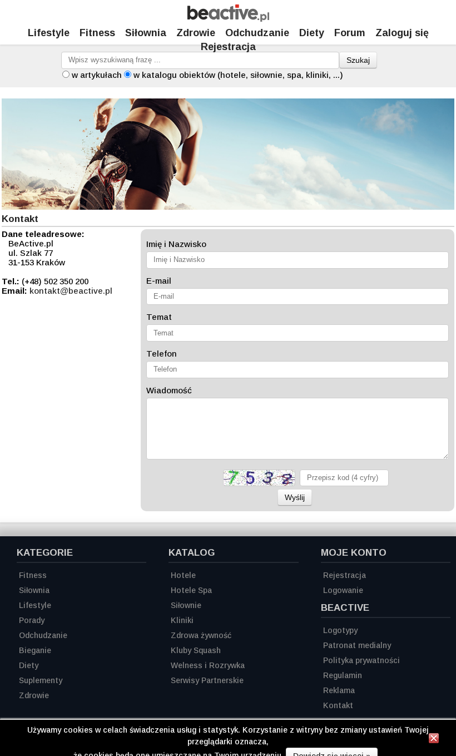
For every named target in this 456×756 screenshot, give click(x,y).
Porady (31, 620)
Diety (311, 32)
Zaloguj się (402, 32)
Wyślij (295, 497)
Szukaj (358, 60)
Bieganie (35, 650)
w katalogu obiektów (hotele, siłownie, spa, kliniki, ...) (238, 75)
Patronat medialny (357, 645)
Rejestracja (228, 46)
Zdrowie (195, 32)
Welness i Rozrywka (208, 665)
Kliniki (182, 620)
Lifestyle (49, 32)
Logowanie (343, 590)
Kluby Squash (196, 650)
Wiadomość (169, 390)
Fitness (97, 32)
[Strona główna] (228, 18)
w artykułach (97, 75)
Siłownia (145, 32)
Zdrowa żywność (201, 635)
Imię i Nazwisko (176, 244)
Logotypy (340, 630)
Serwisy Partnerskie (207, 680)
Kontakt (338, 705)
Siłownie (186, 605)
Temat (159, 317)
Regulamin (342, 675)
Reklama (339, 690)
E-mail (158, 280)
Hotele (183, 575)
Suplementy (40, 680)
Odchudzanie (257, 32)
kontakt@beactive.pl (70, 290)
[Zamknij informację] (434, 739)
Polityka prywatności (361, 660)
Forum (349, 32)
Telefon (161, 353)
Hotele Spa (191, 590)
